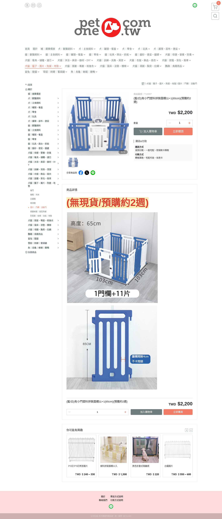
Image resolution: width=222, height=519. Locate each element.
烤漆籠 (33, 203)
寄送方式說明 (116, 496)
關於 (103, 496)
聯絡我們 (103, 500)
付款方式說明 (116, 500)
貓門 (32, 190)
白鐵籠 (33, 199)
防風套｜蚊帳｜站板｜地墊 (41, 216)
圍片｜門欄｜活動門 (38, 207)
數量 (136, 123)
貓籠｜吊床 (34, 195)
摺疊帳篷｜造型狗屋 (38, 212)
